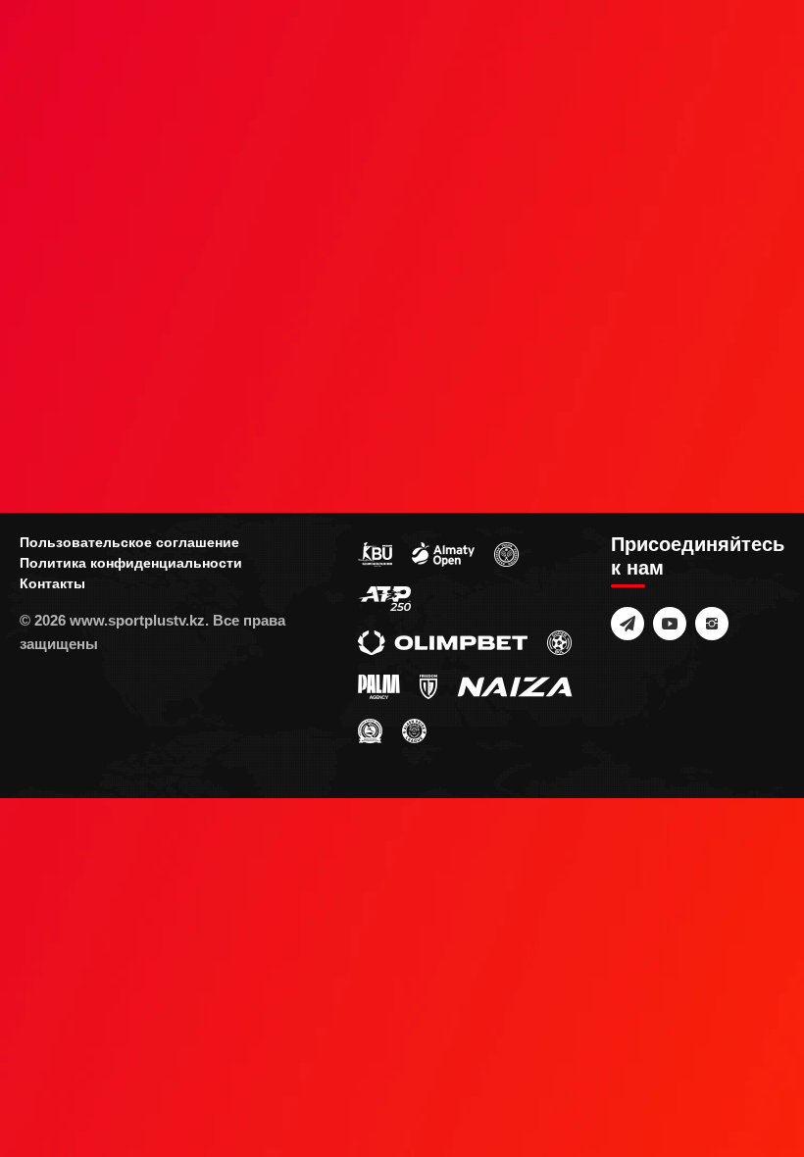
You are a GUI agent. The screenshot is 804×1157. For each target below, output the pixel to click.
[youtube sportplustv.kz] (669, 623)
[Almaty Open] (443, 554)
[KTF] (506, 554)
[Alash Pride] (414, 730)
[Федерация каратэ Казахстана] (370, 730)
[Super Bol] (559, 642)
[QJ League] (428, 686)
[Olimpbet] (443, 642)
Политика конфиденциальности (131, 563)
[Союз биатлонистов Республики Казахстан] (375, 554)
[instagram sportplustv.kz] (712, 623)
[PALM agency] (379, 686)
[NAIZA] (515, 686)
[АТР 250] (384, 598)
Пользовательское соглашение (129, 542)
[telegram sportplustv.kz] (627, 623)
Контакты (52, 583)
